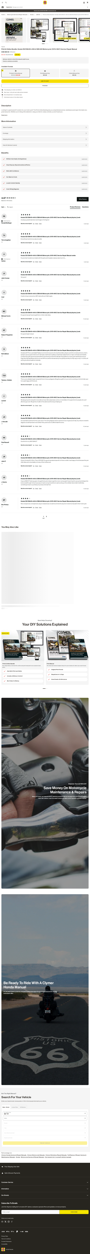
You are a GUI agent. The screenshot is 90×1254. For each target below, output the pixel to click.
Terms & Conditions (6, 1238)
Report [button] (36, 223)
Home (3, 14)
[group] (10, 198)
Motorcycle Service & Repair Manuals (17, 14)
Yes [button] (33, 223)
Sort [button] (2, 207)
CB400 (38, 14)
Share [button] (40, 223)
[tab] (75, 207)
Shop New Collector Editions (45, 10)
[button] (45, 52)
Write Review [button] (83, 199)
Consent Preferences (6, 1241)
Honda (32, 14)
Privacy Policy (4, 1236)
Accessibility (4, 1244)
